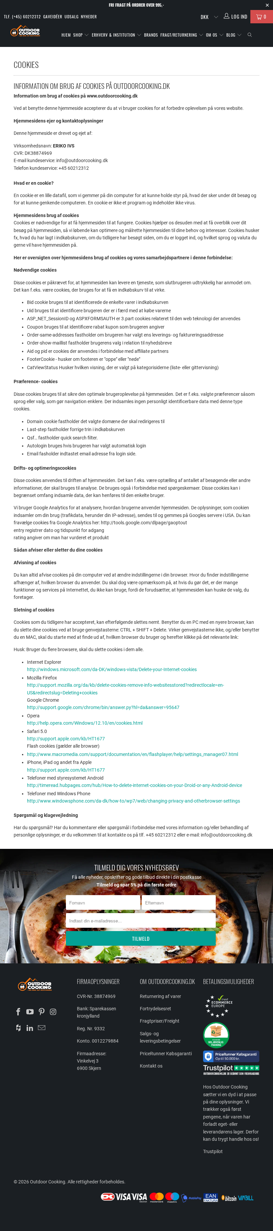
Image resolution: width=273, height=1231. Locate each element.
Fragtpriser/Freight (159, 1021)
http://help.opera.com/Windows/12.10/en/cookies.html (84, 723)
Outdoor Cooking (47, 1181)
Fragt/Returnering (179, 35)
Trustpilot (213, 1151)
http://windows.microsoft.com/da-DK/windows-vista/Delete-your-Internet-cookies (112, 669)
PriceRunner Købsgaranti (166, 1053)
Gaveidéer (52, 16)
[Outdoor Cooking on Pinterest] (42, 1012)
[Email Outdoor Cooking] (42, 1028)
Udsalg (72, 16)
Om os (212, 35)
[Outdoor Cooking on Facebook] (19, 1012)
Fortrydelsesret (155, 1008)
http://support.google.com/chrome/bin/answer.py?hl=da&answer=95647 (103, 707)
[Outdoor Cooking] (25, 31)
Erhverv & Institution (114, 35)
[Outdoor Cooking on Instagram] (53, 1012)
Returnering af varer (160, 996)
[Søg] (249, 35)
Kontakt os (151, 1066)
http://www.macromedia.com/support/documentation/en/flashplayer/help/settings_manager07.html (132, 754)
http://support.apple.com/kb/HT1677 (66, 738)
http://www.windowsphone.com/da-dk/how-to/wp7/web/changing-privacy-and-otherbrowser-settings (133, 801)
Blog (231, 35)
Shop (78, 35)
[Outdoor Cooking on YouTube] (30, 1012)
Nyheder (89, 16)
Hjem (66, 35)
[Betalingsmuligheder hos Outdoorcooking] (179, 1202)
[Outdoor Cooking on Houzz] (19, 1028)
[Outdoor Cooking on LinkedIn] (30, 1028)
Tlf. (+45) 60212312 (22, 16)
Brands (151, 35)
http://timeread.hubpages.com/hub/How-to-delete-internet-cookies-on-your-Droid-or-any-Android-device (134, 785)
